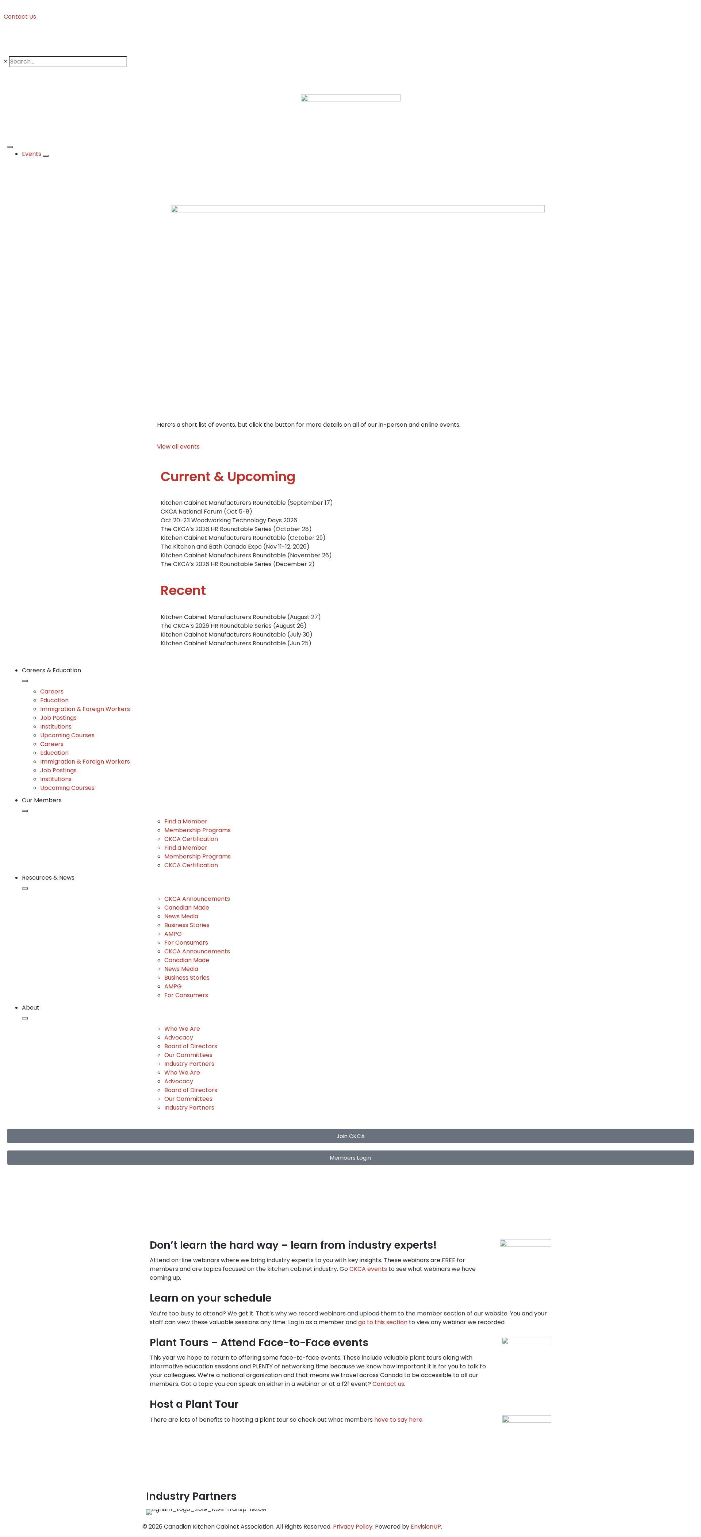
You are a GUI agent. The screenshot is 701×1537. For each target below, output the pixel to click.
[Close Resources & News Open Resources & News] (25, 888)
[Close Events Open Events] (46, 156)
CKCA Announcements (197, 899)
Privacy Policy (352, 1526)
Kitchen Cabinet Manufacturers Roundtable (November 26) (246, 555)
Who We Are (182, 1029)
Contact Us (20, 16)
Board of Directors (190, 1046)
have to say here (398, 1419)
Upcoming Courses (67, 735)
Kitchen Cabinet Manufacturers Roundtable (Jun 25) (236, 643)
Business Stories (187, 925)
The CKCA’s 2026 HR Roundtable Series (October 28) (236, 529)
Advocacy (178, 1037)
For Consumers (186, 942)
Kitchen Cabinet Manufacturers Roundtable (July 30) (237, 634)
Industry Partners (189, 1064)
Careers (52, 691)
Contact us (388, 1384)
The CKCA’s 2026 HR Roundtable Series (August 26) (234, 626)
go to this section (382, 1322)
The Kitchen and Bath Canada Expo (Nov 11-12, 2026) (235, 546)
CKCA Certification (191, 839)
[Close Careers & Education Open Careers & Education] (25, 681)
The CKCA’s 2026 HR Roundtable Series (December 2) (238, 564)
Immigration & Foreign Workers (85, 709)
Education (54, 700)
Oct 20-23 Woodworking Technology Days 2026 (229, 520)
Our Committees (188, 1055)
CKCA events (368, 1269)
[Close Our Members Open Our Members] (25, 811)
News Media (181, 916)
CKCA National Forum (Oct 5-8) (206, 511)
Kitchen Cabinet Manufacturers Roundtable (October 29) (243, 538)
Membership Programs (197, 830)
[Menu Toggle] (10, 147)
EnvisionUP (426, 1526)
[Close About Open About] (25, 1018)
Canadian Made (186, 907)
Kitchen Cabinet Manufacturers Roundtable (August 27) (241, 617)
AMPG (173, 934)
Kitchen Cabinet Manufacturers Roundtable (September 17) (247, 503)
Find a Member (185, 821)
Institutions (56, 726)
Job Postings (58, 718)
